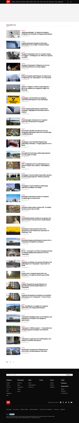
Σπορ (44, 1)
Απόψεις (52, 385)
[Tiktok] (66, 402)
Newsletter (63, 391)
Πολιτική (18, 1)
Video (56, 1)
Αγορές (18, 389)
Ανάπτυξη (19, 382)
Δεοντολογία (16, 409)
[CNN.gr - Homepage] (8, 2)
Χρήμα (18, 385)
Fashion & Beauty (32, 385)
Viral (7, 395)
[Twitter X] (63, 402)
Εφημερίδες (60, 1)
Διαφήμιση (62, 409)
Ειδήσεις (13, 1)
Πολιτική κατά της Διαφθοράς (46, 409)
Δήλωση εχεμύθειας (34, 409)
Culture (29, 382)
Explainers (52, 387)
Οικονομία (23, 1)
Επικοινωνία (56, 409)
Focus (38, 1)
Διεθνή (18, 391)
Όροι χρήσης (9, 409)
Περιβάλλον (9, 393)
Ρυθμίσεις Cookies (24, 409)
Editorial (52, 382)
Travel (41, 1)
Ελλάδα (27, 1)
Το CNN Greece (64, 393)
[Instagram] (68, 402)
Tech (47, 1)
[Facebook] (60, 402)
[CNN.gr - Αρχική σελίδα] (8, 402)
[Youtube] (71, 402)
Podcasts (64, 383)
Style (35, 1)
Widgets (62, 389)
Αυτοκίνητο (51, 1)
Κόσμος (31, 1)
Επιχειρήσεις (20, 387)
